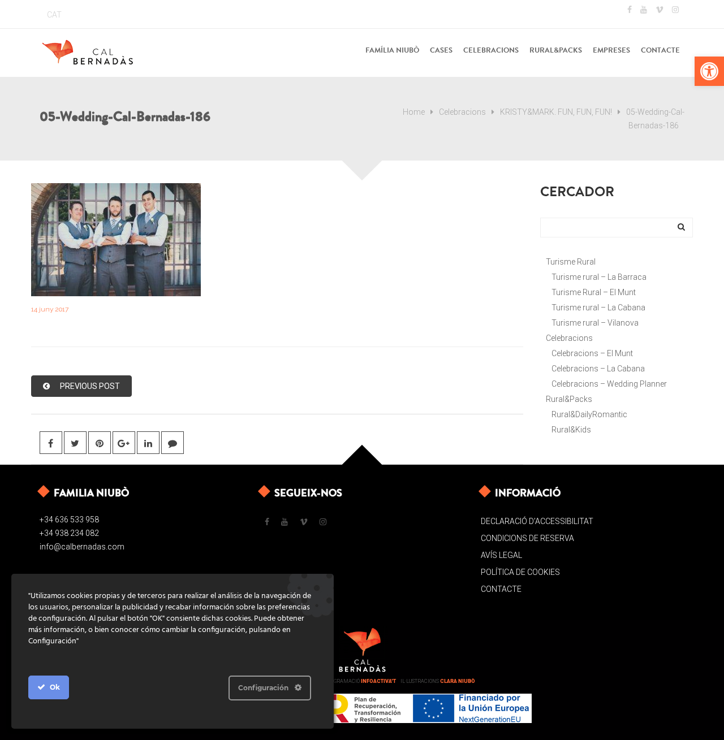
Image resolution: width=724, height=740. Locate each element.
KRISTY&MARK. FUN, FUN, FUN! (556, 111)
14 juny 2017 (49, 309)
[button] (709, 71)
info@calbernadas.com (82, 546)
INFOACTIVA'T (378, 681)
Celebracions (462, 111)
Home (414, 111)
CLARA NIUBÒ (457, 681)
